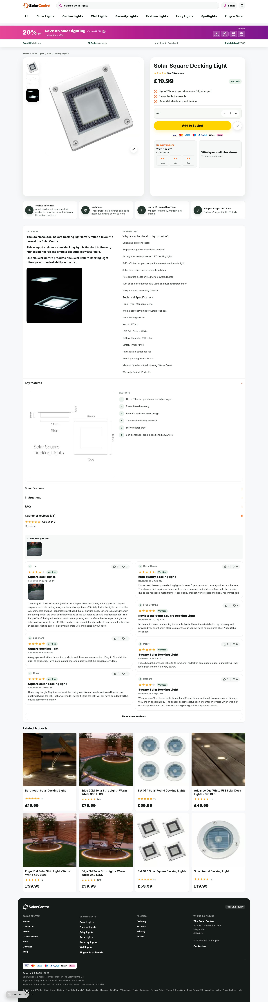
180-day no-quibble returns (219, 152)
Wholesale (125, 990)
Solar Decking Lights (58, 53)
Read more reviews (134, 716)
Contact (27, 946)
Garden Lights (88, 927)
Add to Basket (192, 125)
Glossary (104, 990)
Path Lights (86, 937)
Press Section (229, 990)
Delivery (141, 921)
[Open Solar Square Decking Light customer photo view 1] (34, 549)
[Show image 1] (32, 67)
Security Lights (88, 942)
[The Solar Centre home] (37, 5)
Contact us (199, 946)
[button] (134, 32)
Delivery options (165, 145)
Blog (25, 951)
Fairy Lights (86, 932)
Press (26, 931)
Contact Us (19, 994)
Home (26, 53)
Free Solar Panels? (75, 990)
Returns (141, 926)
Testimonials (92, 990)
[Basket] (242, 5)
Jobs (218, 990)
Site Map (114, 990)
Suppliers (144, 990)
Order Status (30, 936)
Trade (135, 990)
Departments (88, 916)
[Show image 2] (32, 81)
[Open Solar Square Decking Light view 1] (92, 108)
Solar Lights (38, 53)
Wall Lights (86, 947)
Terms (140, 936)
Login (231, 5)
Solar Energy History (54, 990)
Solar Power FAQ (195, 990)
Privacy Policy (157, 990)
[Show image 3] (32, 95)
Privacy (140, 931)
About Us (28, 926)
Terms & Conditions (175, 990)
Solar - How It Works (32, 990)
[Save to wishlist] (237, 125)
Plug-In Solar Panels (91, 952)
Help (25, 941)
